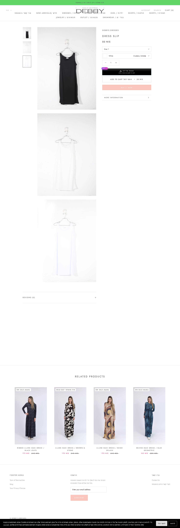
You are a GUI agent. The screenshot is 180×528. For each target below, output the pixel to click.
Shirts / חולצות (136, 13)
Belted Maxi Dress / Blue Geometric (149, 449)
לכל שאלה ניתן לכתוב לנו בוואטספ (90, 3)
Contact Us (156, 480)
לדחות (172, 523)
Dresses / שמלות (71, 13)
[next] (172, 418)
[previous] (7, 418)
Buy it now (126, 88)
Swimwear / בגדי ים (113, 17)
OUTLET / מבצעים (89, 17)
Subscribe (79, 498)
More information (113, 98)
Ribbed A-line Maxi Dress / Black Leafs (30, 449)
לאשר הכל (161, 523)
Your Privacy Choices (17, 488)
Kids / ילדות (117, 13)
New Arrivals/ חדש (46, 13)
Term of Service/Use (17, 480)
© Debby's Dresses (18, 518)
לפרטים (6, 525)
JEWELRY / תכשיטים (65, 17)
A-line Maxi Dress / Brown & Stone (70, 449)
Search (157, 10)
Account (145, 10)
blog (11, 484)
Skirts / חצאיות (157, 13)
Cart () (169, 10)
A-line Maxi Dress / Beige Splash (110, 449)
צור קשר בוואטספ (23, 13)
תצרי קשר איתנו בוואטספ (161, 484)
